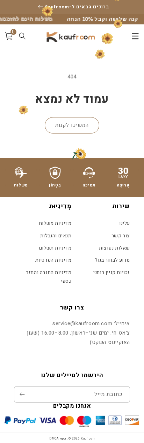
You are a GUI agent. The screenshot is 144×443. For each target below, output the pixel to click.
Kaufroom (88, 438)
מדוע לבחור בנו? (112, 260)
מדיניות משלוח (55, 223)
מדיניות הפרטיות (53, 260)
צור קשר (120, 235)
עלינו (124, 223)
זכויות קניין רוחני (111, 272)
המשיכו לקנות (72, 125)
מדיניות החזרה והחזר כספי (48, 277)
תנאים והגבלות (55, 235)
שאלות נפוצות (114, 248)
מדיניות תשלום (55, 248)
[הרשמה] (22, 394)
